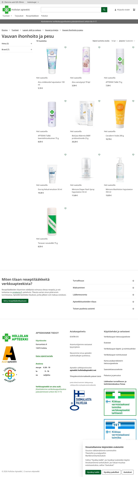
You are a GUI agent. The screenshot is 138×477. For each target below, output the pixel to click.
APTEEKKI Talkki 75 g (114, 82)
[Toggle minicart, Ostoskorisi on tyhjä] (134, 9)
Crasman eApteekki (31, 471)
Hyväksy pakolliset (111, 472)
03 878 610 (74, 337)
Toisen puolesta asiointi (84, 308)
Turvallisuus (78, 280)
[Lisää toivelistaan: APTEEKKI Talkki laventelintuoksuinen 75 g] (65, 101)
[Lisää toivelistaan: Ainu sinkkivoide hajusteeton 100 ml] (65, 47)
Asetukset (128, 472)
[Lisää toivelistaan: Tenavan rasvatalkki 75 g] (65, 208)
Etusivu (5, 30)
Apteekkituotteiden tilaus (84, 301)
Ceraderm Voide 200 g (115, 136)
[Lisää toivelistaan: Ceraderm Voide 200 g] (133, 101)
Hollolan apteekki (21, 9)
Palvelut (44, 16)
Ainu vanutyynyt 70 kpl (81, 82)
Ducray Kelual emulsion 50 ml (50, 189)
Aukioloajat (31, 2)
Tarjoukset (19, 16)
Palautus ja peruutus (112, 375)
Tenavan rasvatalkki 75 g (48, 243)
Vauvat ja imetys (51, 30)
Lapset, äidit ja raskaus (32, 30)
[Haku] (104, 9)
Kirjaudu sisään (123, 10)
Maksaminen (79, 287)
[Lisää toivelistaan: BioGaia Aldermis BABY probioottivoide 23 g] (99, 101)
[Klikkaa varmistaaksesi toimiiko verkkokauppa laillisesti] (120, 402)
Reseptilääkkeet (32, 16)
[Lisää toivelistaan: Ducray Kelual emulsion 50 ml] (65, 154)
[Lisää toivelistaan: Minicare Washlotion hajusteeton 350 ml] (133, 154)
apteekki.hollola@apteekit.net (83, 370)
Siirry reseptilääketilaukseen (15, 301)
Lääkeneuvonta (80, 294)
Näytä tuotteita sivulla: (101, 41)
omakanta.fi (17, 292)
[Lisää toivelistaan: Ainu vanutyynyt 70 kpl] (99, 47)
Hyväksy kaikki (93, 472)
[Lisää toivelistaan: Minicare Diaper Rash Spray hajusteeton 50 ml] (99, 154)
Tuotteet (6, 16)
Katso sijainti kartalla (44, 356)
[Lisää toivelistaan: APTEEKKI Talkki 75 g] (133, 47)
